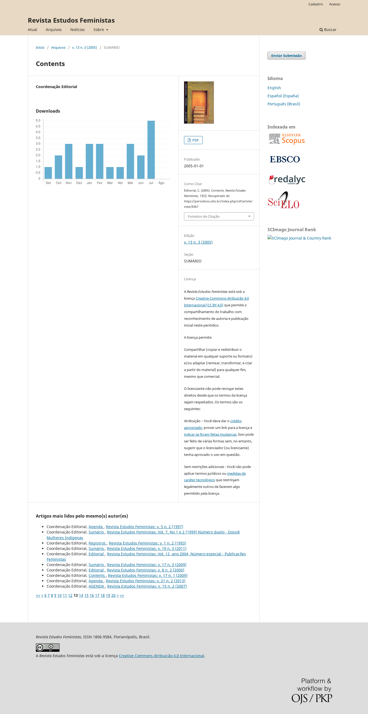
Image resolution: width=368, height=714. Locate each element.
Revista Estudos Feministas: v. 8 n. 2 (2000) (145, 570)
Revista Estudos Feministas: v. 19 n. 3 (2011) (146, 548)
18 (102, 595)
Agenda (96, 526)
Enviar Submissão (286, 55)
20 (113, 595)
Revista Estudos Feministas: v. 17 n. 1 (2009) (148, 575)
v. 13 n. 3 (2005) (84, 47)
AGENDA (97, 586)
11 (65, 595)
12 (70, 595)
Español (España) (283, 95)
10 (59, 595)
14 (81, 595)
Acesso (334, 4)
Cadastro (315, 4)
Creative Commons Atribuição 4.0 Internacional (161, 655)
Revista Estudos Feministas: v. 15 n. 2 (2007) (147, 586)
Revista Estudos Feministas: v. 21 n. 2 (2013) (145, 580)
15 (86, 595)
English (274, 87)
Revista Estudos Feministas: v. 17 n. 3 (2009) (146, 564)
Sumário (97, 532)
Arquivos (54, 29)
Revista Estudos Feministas (71, 20)
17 (97, 595)
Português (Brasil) (284, 103)
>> (122, 595)
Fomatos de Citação (204, 216)
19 (108, 595)
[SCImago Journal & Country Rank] (299, 238)
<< (38, 595)
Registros (98, 543)
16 (92, 595)
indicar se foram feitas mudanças (210, 434)
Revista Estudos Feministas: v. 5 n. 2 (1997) (144, 526)
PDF (195, 140)
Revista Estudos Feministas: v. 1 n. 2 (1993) (147, 543)
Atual (32, 29)
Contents (97, 575)
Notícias (77, 29)
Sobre (99, 29)
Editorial (97, 553)
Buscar (329, 29)
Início (40, 47)
